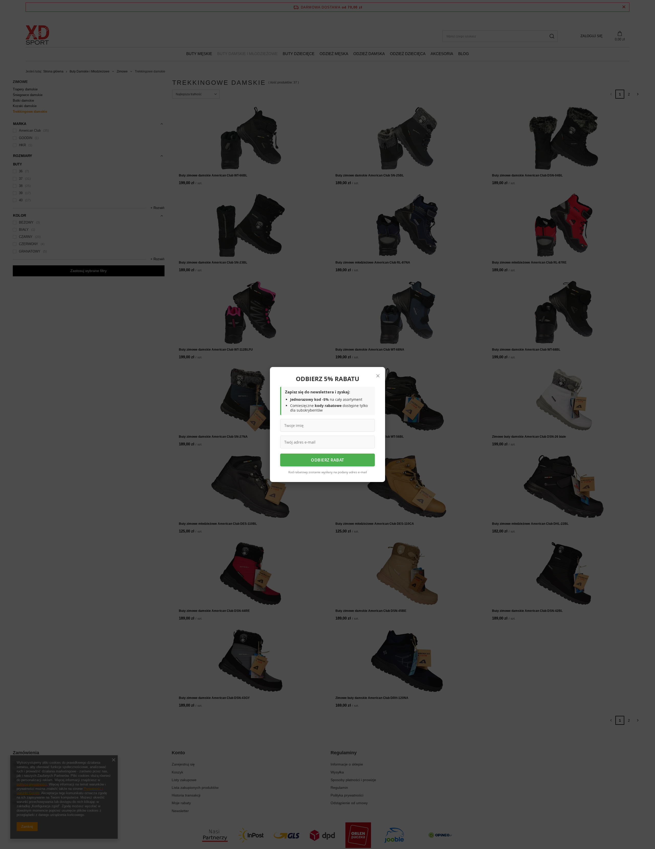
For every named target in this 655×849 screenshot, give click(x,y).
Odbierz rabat (327, 460)
